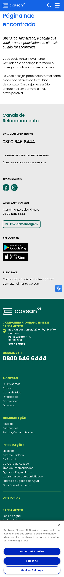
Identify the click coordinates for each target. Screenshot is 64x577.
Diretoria (8, 388)
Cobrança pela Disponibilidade (23, 476)
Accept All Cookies (32, 551)
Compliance (10, 401)
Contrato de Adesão (16, 463)
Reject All (32, 561)
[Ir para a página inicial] (14, 5)
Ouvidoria (9, 405)
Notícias (8, 424)
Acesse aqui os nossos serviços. (25, 162)
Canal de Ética (12, 392)
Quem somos (11, 384)
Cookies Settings (32, 570)
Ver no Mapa (16, 344)
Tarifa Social (10, 459)
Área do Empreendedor (18, 468)
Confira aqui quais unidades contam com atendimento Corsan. (28, 281)
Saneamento (13, 510)
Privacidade (10, 397)
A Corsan (10, 378)
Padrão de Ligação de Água (21, 481)
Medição (8, 451)
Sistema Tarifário (13, 455)
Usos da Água (12, 516)
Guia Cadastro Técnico (17, 485)
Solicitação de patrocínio (19, 432)
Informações (13, 445)
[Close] (59, 525)
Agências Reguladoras (17, 472)
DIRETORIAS (11, 498)
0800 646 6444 (19, 142)
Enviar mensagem (24, 224)
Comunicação (14, 418)
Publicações (10, 428)
